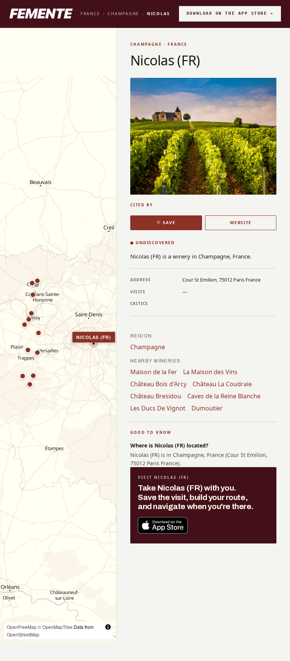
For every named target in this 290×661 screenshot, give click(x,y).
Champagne (123, 13)
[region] (58, 335)
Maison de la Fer (153, 372)
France (90, 13)
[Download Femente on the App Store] (163, 525)
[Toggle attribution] (108, 627)
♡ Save (166, 222)
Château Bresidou (155, 396)
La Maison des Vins (210, 372)
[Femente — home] (41, 13)
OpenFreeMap (22, 627)
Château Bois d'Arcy (158, 384)
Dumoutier (207, 408)
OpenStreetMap (23, 634)
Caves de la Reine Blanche (224, 396)
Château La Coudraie (222, 384)
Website (240, 222)
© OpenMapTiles (55, 627)
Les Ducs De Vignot (157, 408)
